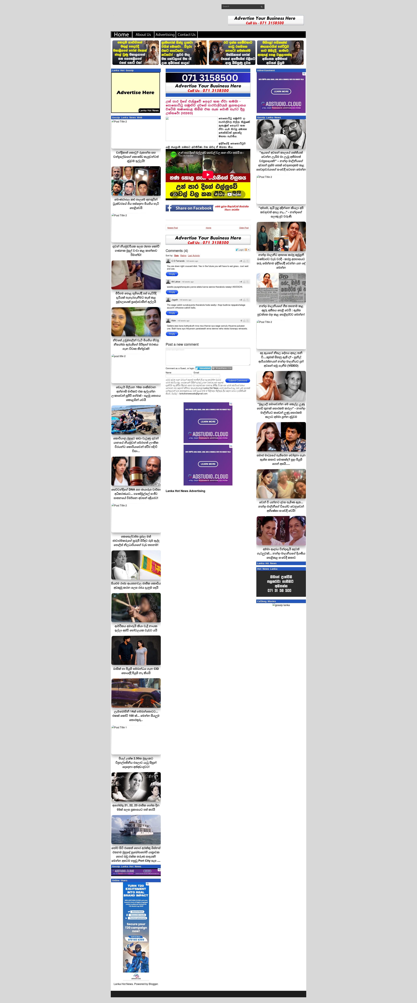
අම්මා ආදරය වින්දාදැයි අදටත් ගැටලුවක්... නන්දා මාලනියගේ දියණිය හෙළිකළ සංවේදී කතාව (281, 553)
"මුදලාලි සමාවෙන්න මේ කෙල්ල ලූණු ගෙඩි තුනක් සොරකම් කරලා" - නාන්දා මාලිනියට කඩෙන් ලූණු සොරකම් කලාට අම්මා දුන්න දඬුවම (281, 410)
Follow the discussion (247, 249)
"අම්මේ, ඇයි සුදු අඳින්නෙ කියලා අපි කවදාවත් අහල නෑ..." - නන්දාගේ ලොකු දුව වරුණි (281, 212)
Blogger (153, 984)
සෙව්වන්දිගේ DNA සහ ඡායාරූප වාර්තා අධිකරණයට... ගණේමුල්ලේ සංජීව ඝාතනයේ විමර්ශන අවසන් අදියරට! (136, 493)
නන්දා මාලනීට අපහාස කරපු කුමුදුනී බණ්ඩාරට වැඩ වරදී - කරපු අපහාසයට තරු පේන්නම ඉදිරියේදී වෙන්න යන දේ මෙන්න (281, 261)
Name (168, 372)
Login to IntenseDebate (203, 368)
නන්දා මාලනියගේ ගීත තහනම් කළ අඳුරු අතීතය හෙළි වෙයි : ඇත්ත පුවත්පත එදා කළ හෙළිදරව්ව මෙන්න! (281, 310)
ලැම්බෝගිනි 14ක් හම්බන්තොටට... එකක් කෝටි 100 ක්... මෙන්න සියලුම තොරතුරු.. (135, 715)
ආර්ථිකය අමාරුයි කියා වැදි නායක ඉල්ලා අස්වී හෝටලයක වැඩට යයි (136, 628)
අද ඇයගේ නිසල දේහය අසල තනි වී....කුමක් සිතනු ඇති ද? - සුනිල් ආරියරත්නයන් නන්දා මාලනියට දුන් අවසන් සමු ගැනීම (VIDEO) (281, 359)
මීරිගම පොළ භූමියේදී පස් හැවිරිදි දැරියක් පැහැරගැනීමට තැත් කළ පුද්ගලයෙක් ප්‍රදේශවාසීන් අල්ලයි (135, 297)
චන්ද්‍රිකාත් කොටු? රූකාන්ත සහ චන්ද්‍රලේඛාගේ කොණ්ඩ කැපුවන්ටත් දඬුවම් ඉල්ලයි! (136, 156)
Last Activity (194, 255)
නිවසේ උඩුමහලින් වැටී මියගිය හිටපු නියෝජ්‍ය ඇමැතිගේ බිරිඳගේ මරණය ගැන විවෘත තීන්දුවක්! (136, 344)
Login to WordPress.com (222, 368)
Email (196, 372)
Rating (183, 255)
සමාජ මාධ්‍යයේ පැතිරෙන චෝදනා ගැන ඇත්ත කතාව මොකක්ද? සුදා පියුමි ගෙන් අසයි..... (281, 459)
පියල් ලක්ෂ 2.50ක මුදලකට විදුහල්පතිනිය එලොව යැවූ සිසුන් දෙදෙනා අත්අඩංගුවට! (136, 762)
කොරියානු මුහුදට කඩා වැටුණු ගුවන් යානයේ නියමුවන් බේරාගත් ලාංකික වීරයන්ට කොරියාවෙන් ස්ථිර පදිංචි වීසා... (136, 444)
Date (176, 255)
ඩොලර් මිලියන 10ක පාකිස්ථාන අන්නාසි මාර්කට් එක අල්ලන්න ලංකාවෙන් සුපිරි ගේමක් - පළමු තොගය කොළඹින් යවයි (136, 393)
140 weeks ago (192, 261)
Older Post (244, 227)
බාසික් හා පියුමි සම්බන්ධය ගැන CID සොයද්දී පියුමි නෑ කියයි (136, 670)
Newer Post (172, 227)
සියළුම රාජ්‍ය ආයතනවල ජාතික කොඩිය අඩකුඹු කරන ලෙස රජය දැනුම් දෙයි (136, 585)
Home (208, 227)
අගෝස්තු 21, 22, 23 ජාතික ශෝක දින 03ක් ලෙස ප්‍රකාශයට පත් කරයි (135, 807)
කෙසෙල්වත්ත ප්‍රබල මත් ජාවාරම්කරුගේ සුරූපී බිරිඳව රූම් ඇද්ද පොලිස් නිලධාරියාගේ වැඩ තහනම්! (136, 540)
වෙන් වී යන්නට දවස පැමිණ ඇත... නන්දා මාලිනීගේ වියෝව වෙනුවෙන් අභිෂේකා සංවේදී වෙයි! (281, 506)
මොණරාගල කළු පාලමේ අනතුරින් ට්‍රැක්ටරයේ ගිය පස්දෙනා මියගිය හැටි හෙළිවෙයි (136, 203)
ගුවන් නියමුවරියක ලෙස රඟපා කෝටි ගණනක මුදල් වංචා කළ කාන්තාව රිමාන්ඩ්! (135, 250)
